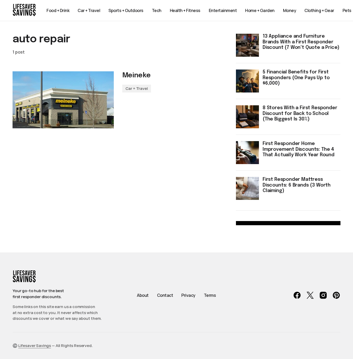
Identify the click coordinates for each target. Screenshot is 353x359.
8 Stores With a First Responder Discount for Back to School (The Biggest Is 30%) (300, 113)
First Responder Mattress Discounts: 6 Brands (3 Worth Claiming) (297, 185)
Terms (210, 295)
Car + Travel (136, 88)
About (143, 295)
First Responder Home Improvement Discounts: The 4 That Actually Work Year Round (298, 149)
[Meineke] (63, 99)
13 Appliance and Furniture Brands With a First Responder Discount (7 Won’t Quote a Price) (301, 42)
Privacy (188, 295)
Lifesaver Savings (34, 345)
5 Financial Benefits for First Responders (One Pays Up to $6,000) (296, 78)
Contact (165, 295)
